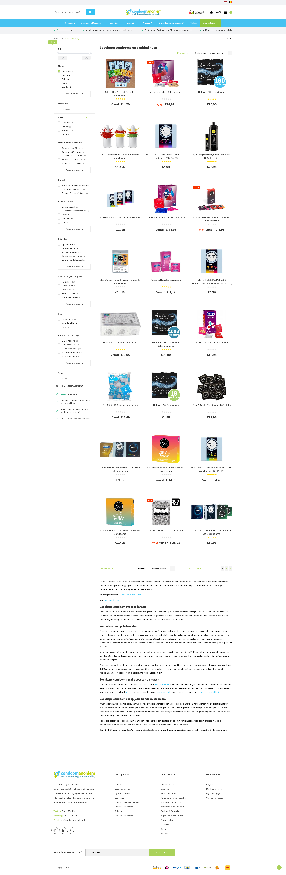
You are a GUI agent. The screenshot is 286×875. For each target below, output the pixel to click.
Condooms (70, 23)
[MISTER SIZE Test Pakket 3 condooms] (120, 73)
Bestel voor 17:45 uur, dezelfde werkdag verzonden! (168, 30)
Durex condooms (122, 789)
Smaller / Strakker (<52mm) (75, 185)
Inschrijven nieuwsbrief (68, 852)
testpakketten (215, 692)
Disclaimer (165, 824)
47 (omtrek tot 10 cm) (72, 148)
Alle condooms (112, 600)
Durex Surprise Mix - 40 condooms (166, 217)
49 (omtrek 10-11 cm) (73, 152)
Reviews (164, 833)
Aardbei (67, 214)
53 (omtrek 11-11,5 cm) (74, 156)
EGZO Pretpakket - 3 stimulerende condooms (120, 156)
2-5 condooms (70, 341)
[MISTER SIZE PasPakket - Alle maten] (120, 198)
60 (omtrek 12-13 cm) (73, 163)
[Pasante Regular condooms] (165, 261)
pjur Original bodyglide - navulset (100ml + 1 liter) (211, 156)
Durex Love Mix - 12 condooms (211, 342)
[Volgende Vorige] (226, 568)
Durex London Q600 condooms (165, 530)
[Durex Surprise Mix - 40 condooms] (165, 198)
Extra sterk (68, 289)
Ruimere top (68, 282)
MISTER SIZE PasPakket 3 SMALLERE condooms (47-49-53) (211, 469)
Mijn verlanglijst (213, 793)
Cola (65, 222)
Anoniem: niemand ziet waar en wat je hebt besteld (108, 30)
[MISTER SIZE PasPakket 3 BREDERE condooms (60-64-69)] (165, 136)
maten (129, 692)
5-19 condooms (71, 344)
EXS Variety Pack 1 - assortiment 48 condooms (120, 532)
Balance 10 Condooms (166, 405)
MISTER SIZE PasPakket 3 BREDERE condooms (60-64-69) (166, 156)
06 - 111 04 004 (71, 816)
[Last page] (230, 568)
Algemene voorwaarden (172, 816)
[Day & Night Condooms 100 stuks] (211, 386)
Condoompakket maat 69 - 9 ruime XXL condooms (211, 532)
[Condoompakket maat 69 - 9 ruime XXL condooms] (211, 511)
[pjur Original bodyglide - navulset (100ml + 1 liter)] (211, 136)
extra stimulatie (164, 692)
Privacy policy (167, 820)
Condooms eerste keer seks (127, 802)
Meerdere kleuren (71, 323)
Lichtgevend (68, 285)
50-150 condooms (72, 352)
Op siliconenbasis (71, 248)
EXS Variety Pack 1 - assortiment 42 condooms (120, 281)
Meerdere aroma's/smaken (75, 211)
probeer (200, 692)
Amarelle (66, 75)
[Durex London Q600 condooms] (165, 511)
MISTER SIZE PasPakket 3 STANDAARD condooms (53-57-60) (211, 281)
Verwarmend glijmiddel (73, 260)
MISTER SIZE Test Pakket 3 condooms (120, 93)
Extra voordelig (72, 38)
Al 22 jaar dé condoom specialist (217, 30)
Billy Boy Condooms (124, 816)
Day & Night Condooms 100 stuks (212, 405)
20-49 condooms (71, 348)
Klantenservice (167, 784)
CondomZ (66, 87)
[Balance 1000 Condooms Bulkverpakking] (165, 324)
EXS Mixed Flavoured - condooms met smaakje (212, 219)
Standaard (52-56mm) (73, 189)
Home (56, 38)
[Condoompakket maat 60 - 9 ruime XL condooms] (120, 449)
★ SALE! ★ (148, 23)
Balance (65, 79)
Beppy (65, 83)
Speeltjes (114, 23)
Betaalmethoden (168, 793)
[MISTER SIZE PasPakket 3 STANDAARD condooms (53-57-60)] (211, 261)
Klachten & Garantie (170, 811)
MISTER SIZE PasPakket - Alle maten (120, 217)
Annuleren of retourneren (172, 807)
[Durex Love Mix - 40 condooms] (165, 73)
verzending (65, 30)
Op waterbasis (69, 244)
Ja (64, 378)
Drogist (130, 23)
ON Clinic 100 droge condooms (120, 405)
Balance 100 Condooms (211, 91)
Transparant (69, 319)
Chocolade (68, 218)
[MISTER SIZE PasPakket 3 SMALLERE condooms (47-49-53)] (211, 449)
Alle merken (67, 71)
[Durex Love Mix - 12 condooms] (211, 324)
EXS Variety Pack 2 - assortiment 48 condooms (166, 469)
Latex (66, 109)
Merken (193, 23)
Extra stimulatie (70, 293)
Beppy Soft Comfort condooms (120, 342)
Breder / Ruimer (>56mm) (75, 193)
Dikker (66, 134)
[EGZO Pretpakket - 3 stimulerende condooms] (120, 136)
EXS (156, 684)
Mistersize (119, 798)
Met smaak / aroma (71, 252)
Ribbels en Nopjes (71, 297)
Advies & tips (209, 23)
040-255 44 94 (69, 811)
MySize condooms (123, 793)
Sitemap (164, 829)
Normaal (67, 130)
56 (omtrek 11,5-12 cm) (74, 159)
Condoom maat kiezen (131, 595)
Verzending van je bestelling (173, 798)
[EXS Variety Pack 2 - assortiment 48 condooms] (165, 449)
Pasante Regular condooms (165, 279)
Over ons (165, 789)
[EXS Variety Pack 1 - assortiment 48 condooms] (120, 511)
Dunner (66, 126)
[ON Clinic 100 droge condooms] (120, 386)
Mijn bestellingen (214, 789)
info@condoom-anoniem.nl (72, 820)
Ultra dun (67, 122)
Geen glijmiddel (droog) (73, 256)
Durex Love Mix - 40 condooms (166, 91)
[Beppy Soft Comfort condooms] (120, 324)
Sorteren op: (200, 53)
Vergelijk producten (215, 798)
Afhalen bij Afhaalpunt (171, 802)
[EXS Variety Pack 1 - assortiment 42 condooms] (120, 261)
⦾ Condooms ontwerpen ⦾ (171, 23)
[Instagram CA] (54, 830)
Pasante (166, 684)
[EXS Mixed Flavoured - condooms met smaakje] (211, 198)
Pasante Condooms (124, 807)
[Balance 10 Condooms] (165, 386)
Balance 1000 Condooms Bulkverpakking (166, 344)
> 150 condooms (70, 356)
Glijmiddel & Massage (91, 23)
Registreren (211, 784)
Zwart (66, 327)
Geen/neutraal (70, 207)
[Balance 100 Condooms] (211, 73)
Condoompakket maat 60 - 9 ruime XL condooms (120, 469)
